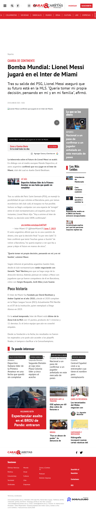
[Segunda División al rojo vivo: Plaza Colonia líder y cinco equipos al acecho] (37, 360)
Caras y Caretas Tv (44, 469)
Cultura (67, 15)
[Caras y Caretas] (20, 454)
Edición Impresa (45, 478)
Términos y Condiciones (15, 496)
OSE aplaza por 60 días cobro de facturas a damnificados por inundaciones (58, 409)
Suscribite (53, 146)
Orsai (57, 15)
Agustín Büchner (81, 413)
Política (10, 472)
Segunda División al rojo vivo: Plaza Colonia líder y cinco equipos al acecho (37, 370)
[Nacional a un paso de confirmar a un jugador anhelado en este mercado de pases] (58, 358)
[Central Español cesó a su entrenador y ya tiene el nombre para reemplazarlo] (79, 360)
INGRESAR (72, 6)
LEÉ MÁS (24, 179)
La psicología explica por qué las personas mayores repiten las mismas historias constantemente (74, 229)
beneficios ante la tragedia (57, 400)
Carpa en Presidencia (79, 399)
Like (76, 15)
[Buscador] (12, 6)
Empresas (86, 15)
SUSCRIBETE (86, 6)
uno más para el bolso (59, 355)
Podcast (42, 474)
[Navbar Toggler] (7, 6)
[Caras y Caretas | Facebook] (18, 6)
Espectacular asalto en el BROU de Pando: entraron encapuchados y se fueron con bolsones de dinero (75, 215)
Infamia (52, 432)
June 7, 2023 (50, 228)
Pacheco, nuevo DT (79, 357)
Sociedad (25, 15)
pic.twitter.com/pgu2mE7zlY (34, 225)
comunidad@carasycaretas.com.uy (18, 503)
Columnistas (11, 15)
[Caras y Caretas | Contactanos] (85, 452)
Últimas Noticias (13, 468)
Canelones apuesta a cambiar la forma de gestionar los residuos (80, 203)
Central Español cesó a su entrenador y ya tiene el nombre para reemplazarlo (79, 370)
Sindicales (37, 15)
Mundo (49, 15)
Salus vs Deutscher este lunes (19, 357)
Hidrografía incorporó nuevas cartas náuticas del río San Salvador (79, 441)
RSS (72, 485)
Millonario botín (27, 411)
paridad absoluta (36, 357)
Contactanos (75, 479)
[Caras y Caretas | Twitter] (81, 452)
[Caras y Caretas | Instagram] (29, 6)
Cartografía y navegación (76, 433)
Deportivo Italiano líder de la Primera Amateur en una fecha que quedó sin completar (37, 185)
